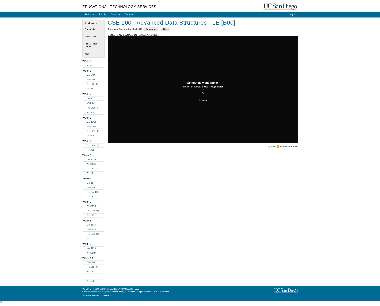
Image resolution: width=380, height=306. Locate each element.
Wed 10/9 (91, 103)
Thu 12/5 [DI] (92, 267)
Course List (90, 29)
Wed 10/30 (91, 164)
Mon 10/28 (91, 159)
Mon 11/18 (91, 225)
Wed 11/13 (91, 206)
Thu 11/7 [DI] (92, 192)
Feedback (106, 295)
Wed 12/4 (91, 262)
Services (115, 14)
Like (273, 146)
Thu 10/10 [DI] (93, 108)
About (87, 54)
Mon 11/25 (91, 248)
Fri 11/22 (90, 239)
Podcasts (89, 14)
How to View (90, 36)
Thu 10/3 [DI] (92, 84)
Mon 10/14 (91, 122)
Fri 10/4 (90, 89)
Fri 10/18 (90, 136)
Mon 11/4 (91, 183)
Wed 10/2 (91, 80)
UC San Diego (280, 7)
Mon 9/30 (91, 75)
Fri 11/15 (90, 215)
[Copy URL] (202, 93)
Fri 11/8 (90, 197)
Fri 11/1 (90, 173)
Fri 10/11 (90, 112)
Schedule (91, 281)
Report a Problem (288, 146)
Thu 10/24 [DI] (93, 145)
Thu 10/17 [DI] (93, 131)
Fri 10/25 (90, 150)
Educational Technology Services (119, 6)
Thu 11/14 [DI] (93, 211)
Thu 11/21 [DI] (93, 234)
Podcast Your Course (91, 45)
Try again (203, 100)
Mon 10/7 (91, 98)
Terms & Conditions (90, 295)
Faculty (103, 14)
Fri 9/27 (90, 65)
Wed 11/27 (91, 253)
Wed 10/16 (91, 127)
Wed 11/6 (91, 188)
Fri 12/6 (90, 272)
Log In (292, 14)
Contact (129, 14)
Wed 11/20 (91, 229)
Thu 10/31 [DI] (93, 169)
